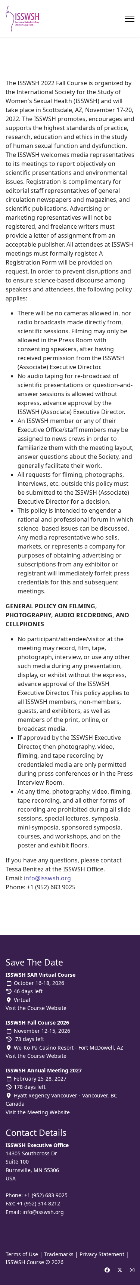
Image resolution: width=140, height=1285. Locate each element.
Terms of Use (22, 1254)
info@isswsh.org (47, 878)
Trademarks (59, 1254)
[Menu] (129, 18)
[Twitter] (119, 1269)
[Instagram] (132, 1269)
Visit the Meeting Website (38, 1112)
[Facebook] (107, 1269)
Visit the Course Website (36, 1007)
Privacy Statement (102, 1254)
